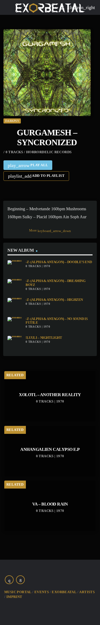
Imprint (14, 597)
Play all (28, 165)
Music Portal (17, 592)
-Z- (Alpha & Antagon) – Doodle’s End (59, 262)
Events (41, 592)
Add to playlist (36, 176)
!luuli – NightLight (44, 338)
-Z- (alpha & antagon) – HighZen (54, 300)
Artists (87, 592)
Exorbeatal (64, 592)
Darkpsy (12, 120)
